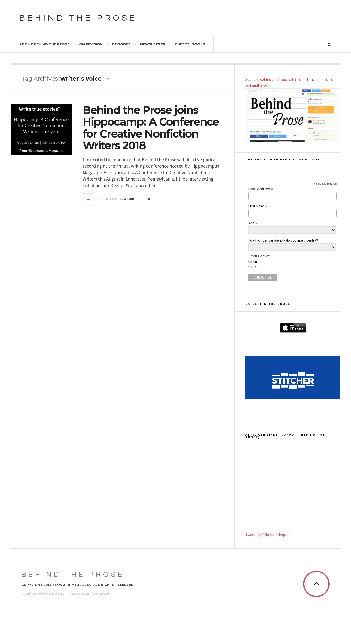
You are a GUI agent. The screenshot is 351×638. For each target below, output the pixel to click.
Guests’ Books (190, 44)
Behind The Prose (72, 574)
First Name (258, 206)
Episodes (121, 44)
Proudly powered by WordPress (42, 593)
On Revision (91, 44)
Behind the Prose (78, 17)
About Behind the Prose (44, 44)
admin (129, 199)
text (254, 267)
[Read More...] (88, 199)
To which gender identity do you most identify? (284, 240)
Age (252, 223)
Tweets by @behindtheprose (268, 534)
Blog (145, 199)
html (254, 262)
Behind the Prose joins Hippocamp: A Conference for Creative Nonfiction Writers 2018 (151, 127)
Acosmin (104, 593)
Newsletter (152, 44)
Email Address (260, 189)
